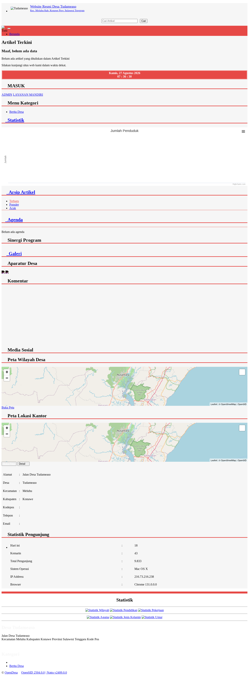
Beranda (14, 34)
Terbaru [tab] (14, 201)
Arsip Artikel (20, 192)
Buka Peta (8, 407)
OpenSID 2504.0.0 (33, 672)
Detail (22, 463)
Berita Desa (16, 111)
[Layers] (242, 372)
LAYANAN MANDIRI (28, 94)
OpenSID (242, 404)
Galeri (14, 253)
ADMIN (7, 94)
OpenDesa (11, 672)
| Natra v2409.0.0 (56, 672)
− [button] (7, 378)
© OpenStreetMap (227, 404)
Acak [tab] (12, 208)
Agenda (14, 219)
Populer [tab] (14, 204)
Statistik (14, 120)
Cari (143, 20)
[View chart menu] (243, 131)
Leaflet (214, 404)
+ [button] (7, 372)
